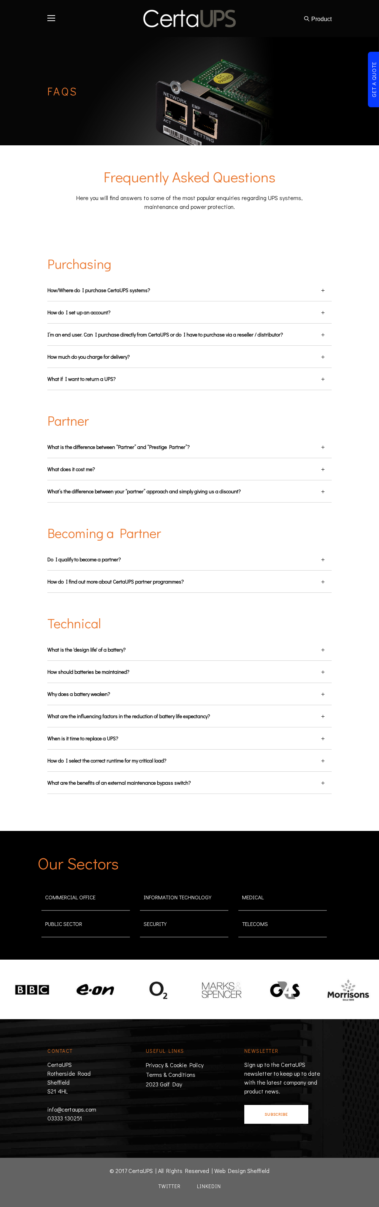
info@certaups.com (71, 1109)
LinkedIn (209, 1186)
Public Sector (63, 923)
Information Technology (177, 897)
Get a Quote (374, 79)
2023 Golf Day (164, 1084)
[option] (31, 990)
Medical (253, 897)
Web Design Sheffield (241, 1170)
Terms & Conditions (170, 1074)
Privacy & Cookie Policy (175, 1065)
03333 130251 (64, 1118)
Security (155, 923)
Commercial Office (70, 897)
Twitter (169, 1186)
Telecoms (255, 923)
